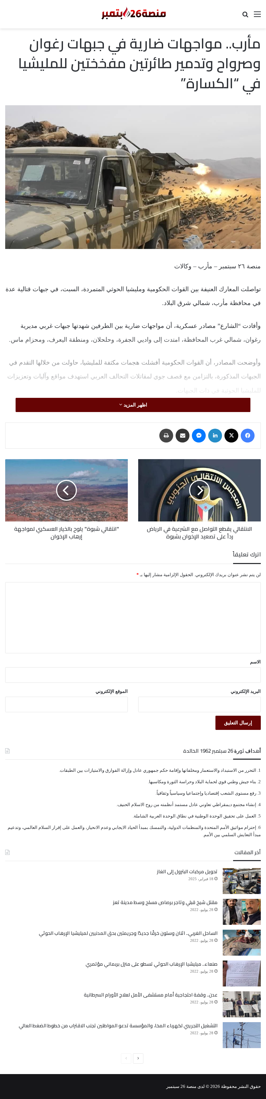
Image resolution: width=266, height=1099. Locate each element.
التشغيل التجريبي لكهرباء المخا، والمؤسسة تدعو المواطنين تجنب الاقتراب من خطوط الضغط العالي (118, 1025)
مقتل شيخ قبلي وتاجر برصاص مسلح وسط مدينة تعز (165, 902)
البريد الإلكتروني (246, 691)
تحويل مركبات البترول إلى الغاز (187, 871)
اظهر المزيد (134, 405)
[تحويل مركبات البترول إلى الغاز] (242, 881)
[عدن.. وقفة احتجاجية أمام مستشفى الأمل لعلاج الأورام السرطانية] (242, 1004)
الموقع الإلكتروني (112, 691)
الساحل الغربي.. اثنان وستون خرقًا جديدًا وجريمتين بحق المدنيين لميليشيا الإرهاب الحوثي (128, 933)
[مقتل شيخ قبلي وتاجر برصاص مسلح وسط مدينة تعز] (242, 912)
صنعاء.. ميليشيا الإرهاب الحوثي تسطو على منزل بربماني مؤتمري (152, 963)
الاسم (255, 661)
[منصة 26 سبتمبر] (133, 14)
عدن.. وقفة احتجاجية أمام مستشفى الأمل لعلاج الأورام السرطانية (151, 994)
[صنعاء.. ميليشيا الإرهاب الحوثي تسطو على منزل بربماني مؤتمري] (242, 973)
